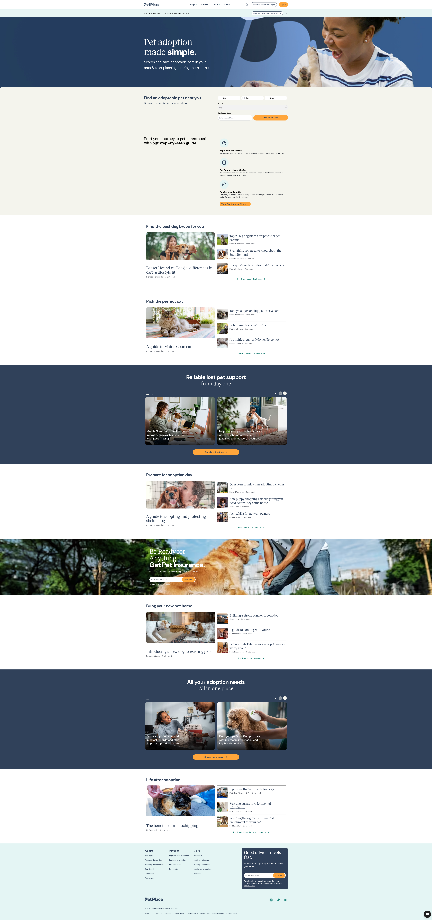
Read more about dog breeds (249, 279)
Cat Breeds (149, 873)
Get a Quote (188, 580)
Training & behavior (202, 864)
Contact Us (157, 913)
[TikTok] (278, 900)
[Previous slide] (280, 393)
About (147, 913)
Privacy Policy (273, 883)
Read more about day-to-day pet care (249, 832)
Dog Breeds (149, 869)
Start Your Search (270, 118)
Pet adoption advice (153, 860)
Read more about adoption (249, 527)
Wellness (197, 873)
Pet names (149, 878)
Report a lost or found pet (264, 4)
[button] (193, 4)
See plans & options (214, 452)
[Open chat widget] (427, 914)
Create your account (214, 757)
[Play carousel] (276, 393)
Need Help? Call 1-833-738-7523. (265, 13)
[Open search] (247, 4)
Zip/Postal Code (224, 113)
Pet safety (173, 869)
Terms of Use (249, 886)
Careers (168, 913)
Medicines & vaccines (203, 869)
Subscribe (279, 875)
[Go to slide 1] (147, 394)
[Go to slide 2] (152, 394)
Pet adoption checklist (154, 864)
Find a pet (149, 855)
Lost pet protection (177, 860)
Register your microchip (179, 855)
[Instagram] (285, 900)
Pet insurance (175, 864)
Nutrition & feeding (201, 860)
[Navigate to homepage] (153, 4)
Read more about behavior (249, 658)
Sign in (283, 4)
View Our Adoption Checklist (235, 204)
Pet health (198, 855)
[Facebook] (271, 900)
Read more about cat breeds (250, 353)
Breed (220, 103)
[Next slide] (285, 393)
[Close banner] (286, 13)
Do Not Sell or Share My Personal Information (218, 913)
